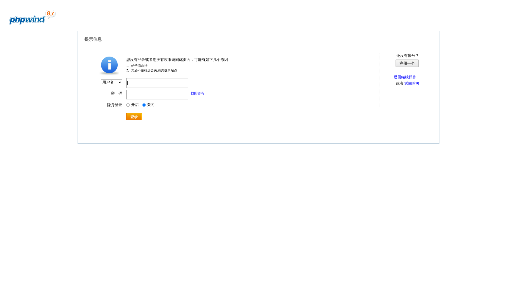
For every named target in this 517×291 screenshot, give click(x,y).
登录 (134, 117)
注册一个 (407, 63)
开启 (135, 105)
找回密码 (197, 93)
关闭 (151, 105)
